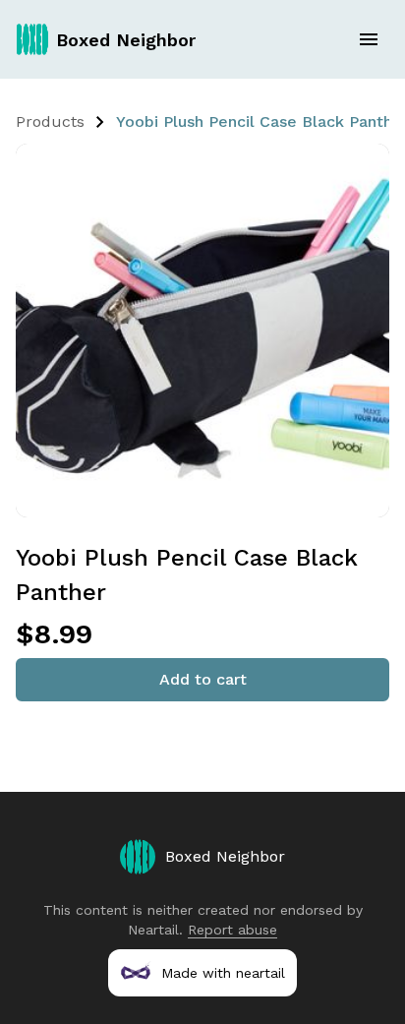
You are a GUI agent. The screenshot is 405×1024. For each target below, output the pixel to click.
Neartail (153, 929)
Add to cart (203, 679)
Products (50, 121)
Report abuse (232, 929)
